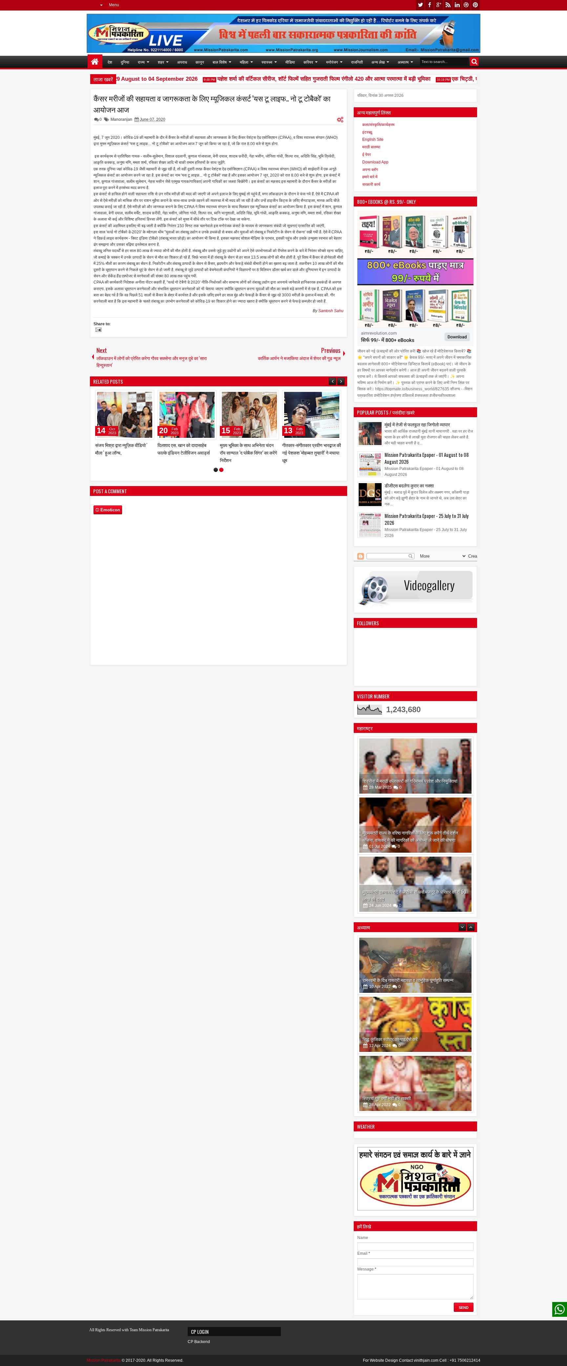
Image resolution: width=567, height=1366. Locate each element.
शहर (161, 62)
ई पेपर (366, 154)
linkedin (457, 5)
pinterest (475, 5)
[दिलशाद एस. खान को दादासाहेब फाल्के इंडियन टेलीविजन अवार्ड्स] (311, 415)
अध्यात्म (403, 62)
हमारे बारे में (369, 177)
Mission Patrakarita (104, 1360)
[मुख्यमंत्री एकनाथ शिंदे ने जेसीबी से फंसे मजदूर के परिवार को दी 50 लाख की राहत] (415, 884)
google (438, 5)
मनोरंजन (332, 62)
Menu (114, 5)
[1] (216, 477)
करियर (308, 62)
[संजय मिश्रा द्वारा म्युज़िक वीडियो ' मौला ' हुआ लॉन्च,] (249, 415)
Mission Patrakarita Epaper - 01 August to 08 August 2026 (427, 458)
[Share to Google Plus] (147, 396)
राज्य (141, 62)
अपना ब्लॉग (370, 169)
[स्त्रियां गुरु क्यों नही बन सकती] (415, 1024)
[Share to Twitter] (139, 396)
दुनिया (125, 62)
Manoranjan (121, 119)
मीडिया (290, 62)
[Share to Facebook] (132, 396)
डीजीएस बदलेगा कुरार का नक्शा (409, 485)
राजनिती (357, 62)
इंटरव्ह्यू (367, 132)
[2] (221, 477)
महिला (244, 62)
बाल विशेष (220, 62)
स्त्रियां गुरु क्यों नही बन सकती (387, 1038)
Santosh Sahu (331, 311)
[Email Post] (97, 330)
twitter (420, 5)
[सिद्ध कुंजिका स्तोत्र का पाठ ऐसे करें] (415, 965)
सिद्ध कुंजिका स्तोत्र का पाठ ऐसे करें (390, 979)
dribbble (466, 5)
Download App (375, 162)
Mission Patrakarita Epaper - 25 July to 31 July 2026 (427, 519)
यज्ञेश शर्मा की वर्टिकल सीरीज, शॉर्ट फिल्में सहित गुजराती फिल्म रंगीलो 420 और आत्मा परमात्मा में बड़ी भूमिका (307, 79)
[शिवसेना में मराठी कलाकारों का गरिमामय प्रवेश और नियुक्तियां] (415, 766)
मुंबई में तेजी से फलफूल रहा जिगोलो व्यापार (417, 424)
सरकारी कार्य (371, 184)
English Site (373, 139)
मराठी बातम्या (371, 147)
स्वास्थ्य (267, 62)
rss (448, 5)
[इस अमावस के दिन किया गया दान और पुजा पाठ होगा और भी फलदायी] (415, 1083)
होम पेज (95, 61)
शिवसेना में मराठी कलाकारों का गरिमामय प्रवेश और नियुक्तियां (410, 780)
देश (110, 62)
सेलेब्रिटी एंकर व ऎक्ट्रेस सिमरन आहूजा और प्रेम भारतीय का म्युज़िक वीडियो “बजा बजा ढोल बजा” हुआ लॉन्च (185, 456)
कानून (200, 62)
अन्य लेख (378, 62)
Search (474, 61)
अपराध (182, 62)
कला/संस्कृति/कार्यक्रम (378, 124)
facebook (429, 5)
